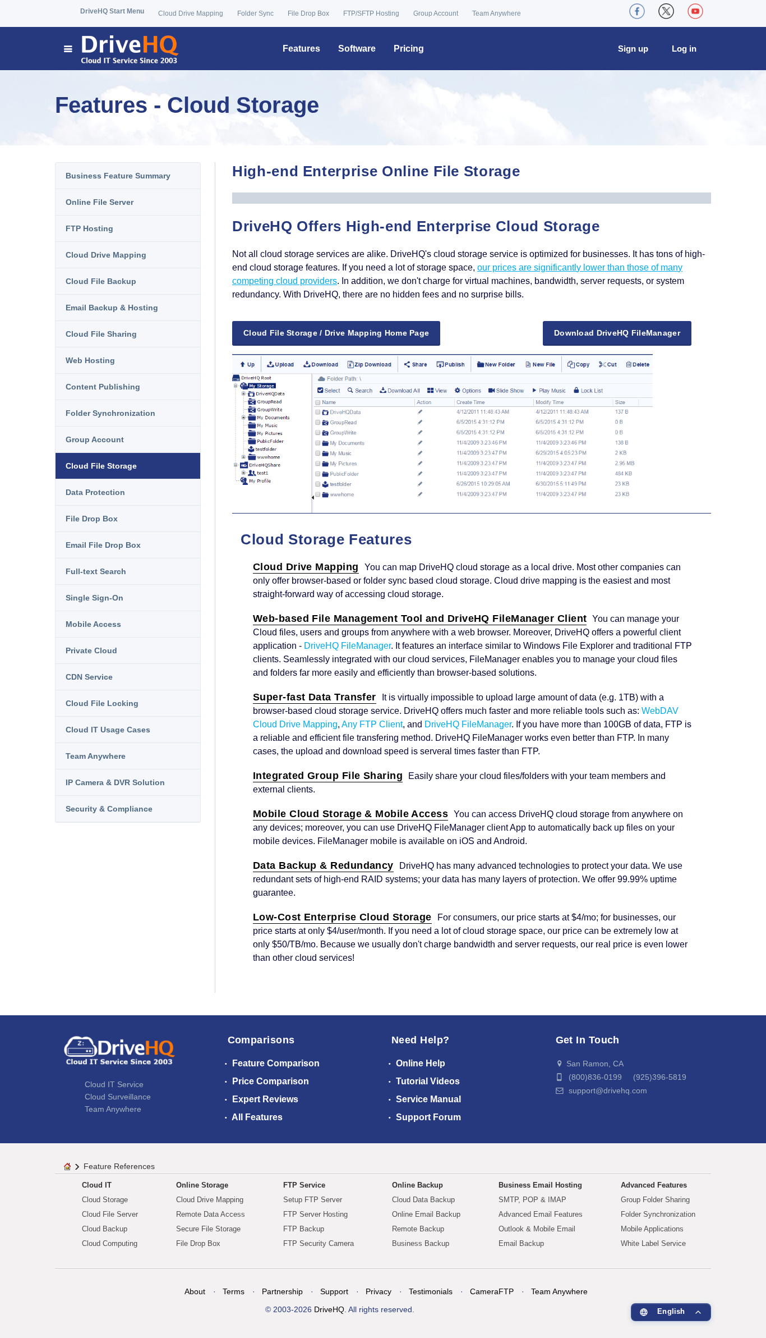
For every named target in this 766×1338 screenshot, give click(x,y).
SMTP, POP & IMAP (532, 1199)
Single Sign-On (94, 597)
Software (357, 48)
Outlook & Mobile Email (537, 1229)
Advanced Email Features (541, 1214)
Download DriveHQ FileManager (617, 332)
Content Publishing (103, 386)
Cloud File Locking (102, 703)
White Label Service (653, 1243)
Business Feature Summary (118, 175)
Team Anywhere (496, 13)
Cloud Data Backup (423, 1199)
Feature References (119, 1166)
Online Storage (202, 1185)
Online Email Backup (426, 1214)
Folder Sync (255, 13)
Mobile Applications (652, 1229)
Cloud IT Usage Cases (108, 729)
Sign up (633, 48)
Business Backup (420, 1243)
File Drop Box (308, 13)
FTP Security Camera (318, 1243)
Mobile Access (93, 624)
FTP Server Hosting (315, 1214)
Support (334, 1291)
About (194, 1291)
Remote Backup (418, 1229)
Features (301, 48)
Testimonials (431, 1291)
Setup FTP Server (312, 1199)
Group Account (435, 13)
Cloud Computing (109, 1243)
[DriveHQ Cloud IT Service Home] (122, 49)
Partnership (282, 1291)
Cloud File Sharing (101, 333)
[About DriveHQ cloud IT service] (119, 1055)
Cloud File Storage (101, 465)
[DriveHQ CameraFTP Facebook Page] (637, 11)
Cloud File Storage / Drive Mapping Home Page (336, 332)
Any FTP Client (372, 724)
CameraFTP (492, 1291)
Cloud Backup (104, 1229)
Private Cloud (91, 650)
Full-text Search (96, 571)
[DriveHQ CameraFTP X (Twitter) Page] (666, 11)
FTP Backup (303, 1229)
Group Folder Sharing (655, 1199)
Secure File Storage (208, 1229)
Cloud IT (97, 1185)
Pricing (409, 48)
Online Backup (417, 1185)
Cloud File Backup (101, 281)
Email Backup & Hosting (112, 307)
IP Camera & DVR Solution (115, 782)
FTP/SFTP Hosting (371, 13)
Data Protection (95, 492)
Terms (233, 1291)
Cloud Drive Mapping (190, 13)
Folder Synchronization (110, 413)
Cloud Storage (105, 1199)
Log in (684, 48)
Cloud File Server (110, 1214)
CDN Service (89, 676)
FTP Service (304, 1185)
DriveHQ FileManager (347, 645)
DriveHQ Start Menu (112, 11)
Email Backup (521, 1243)
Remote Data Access (210, 1214)
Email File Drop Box (103, 544)
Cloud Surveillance (118, 1096)
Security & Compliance (109, 808)
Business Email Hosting (540, 1185)
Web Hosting (90, 360)
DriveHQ (329, 1309)
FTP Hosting (89, 228)
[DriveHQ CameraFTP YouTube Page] (695, 11)
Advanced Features (654, 1185)
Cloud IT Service (114, 1084)
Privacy (378, 1291)
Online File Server (99, 202)
